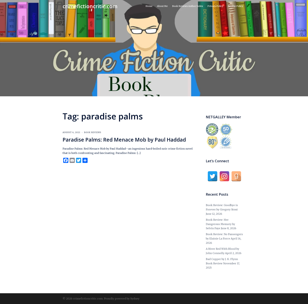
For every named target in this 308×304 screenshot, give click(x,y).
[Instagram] (224, 176)
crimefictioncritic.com (90, 6)
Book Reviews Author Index (187, 6)
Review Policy (235, 6)
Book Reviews (92, 132)
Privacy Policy (215, 6)
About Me (162, 6)
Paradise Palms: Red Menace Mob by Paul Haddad (124, 139)
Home (148, 6)
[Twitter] (212, 176)
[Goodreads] (236, 176)
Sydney (134, 298)
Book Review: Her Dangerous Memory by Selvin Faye (220, 224)
